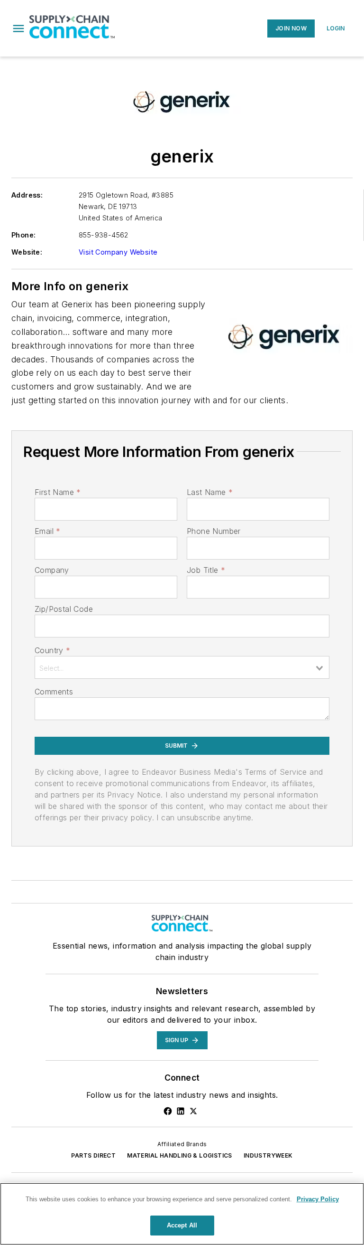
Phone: (23, 235)
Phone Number (214, 531)
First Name (58, 492)
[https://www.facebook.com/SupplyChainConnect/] (168, 1111)
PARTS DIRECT (93, 1155)
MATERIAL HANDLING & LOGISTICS (179, 1155)
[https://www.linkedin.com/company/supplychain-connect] (180, 1111)
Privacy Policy (318, 1199)
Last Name (210, 492)
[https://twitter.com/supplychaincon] (193, 1111)
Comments (54, 691)
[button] (18, 28)
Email (47, 531)
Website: (26, 252)
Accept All (182, 1225)
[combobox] (182, 667)
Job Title (206, 570)
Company (52, 570)
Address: (27, 195)
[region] (182, 1214)
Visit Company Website (118, 252)
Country (52, 650)
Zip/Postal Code (64, 609)
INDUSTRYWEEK (268, 1155)
